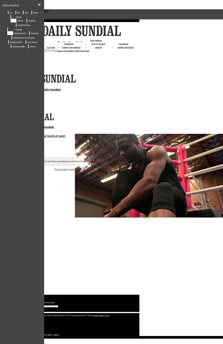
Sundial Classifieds (17, 42)
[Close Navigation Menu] (39, 5)
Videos (98, 47)
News (19, 12)
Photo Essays (98, 44)
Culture (28, 12)
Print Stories (36, 33)
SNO (50, 334)
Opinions (68, 44)
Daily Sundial (11, 5)
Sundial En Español (64, 51)
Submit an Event (125, 47)
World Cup (22, 20)
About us (34, 46)
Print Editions (82, 51)
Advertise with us (20, 46)
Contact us (92, 161)
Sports (18, 17)
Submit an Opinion (71, 47)
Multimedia (96, 40)
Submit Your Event (21, 33)
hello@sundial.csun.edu (101, 315)
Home (12, 12)
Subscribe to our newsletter (25, 37)
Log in (56, 334)
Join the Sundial (33, 42)
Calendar (123, 44)
